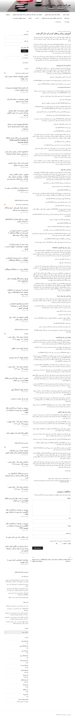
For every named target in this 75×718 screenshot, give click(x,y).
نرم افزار (52, 478)
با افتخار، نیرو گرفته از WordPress (63, 714)
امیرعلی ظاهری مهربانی (23, 621)
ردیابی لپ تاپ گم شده (50, 480)
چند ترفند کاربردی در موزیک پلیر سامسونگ (15, 606)
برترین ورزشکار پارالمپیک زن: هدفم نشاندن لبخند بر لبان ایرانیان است (16, 475)
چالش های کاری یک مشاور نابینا (17, 433)
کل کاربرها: (25, 694)
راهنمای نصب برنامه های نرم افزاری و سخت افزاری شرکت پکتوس (27, 14)
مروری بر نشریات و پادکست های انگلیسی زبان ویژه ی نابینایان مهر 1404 (17, 512)
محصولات (8, 14)
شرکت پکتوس (60, 31)
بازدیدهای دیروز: (24, 650)
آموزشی (56, 478)
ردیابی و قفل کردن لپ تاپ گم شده (40, 480)
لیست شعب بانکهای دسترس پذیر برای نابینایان (52, 18)
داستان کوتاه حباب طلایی (19, 348)
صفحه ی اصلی (66, 14)
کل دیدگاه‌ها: (25, 689)
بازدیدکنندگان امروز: (23, 646)
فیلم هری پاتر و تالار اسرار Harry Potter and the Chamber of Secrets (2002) (17, 140)
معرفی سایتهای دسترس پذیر (19, 18)
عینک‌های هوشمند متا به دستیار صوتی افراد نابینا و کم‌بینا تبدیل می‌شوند (17, 126)
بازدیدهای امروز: (24, 641)
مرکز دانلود (66, 18)
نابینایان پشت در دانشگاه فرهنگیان (16, 269)
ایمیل (69, 525)
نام (69, 518)
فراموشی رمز (25, 57)
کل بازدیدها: (25, 675)
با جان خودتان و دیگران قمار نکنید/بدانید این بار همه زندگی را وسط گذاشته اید (16, 548)
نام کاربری (26, 34)
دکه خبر (37, 18)
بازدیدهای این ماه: (24, 665)
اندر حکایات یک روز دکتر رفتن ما (17, 537)
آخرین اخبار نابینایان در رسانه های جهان (21, 73)
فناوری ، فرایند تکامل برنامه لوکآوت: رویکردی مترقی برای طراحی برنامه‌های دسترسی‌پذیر (17, 176)
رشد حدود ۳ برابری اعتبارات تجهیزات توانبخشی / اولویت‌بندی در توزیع (16, 246)
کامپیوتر (49, 478)
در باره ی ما (58, 21)
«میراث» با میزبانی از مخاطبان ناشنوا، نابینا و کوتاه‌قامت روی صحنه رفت (17, 292)
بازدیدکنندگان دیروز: (23, 655)
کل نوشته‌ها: (25, 684)
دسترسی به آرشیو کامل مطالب (21, 200)
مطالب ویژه (26, 333)
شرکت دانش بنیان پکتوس (56, 5)
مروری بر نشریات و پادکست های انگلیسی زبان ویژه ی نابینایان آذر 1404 (17, 410)
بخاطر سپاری (24, 47)
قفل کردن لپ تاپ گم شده (64, 481)
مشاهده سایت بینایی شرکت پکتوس (52, 14)
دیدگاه (69, 498)
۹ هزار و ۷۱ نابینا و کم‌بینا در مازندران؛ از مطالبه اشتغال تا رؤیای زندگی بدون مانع (18, 233)
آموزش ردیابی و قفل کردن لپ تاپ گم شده (61, 480)
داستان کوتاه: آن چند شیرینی (18, 357)
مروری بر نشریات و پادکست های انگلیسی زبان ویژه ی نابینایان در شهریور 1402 (17, 526)
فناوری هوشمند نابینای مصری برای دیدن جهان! (18, 597)
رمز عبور (26, 40)
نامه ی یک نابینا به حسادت (19, 399)
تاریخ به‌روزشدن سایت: (23, 699)
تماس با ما (67, 21)
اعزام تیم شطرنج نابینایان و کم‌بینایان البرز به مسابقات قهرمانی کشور (19, 306)
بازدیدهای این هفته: (24, 660)
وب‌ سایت (68, 533)
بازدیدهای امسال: (24, 670)
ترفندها (30, 18)
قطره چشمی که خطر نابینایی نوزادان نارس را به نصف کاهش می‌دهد (17, 113)
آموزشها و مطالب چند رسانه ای (63, 478)
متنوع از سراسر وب (25, 447)
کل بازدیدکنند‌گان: (24, 679)
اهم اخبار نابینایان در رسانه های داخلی (22, 204)
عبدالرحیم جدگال (24, 617)
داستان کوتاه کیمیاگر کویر (19, 390)
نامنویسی (26, 54)
